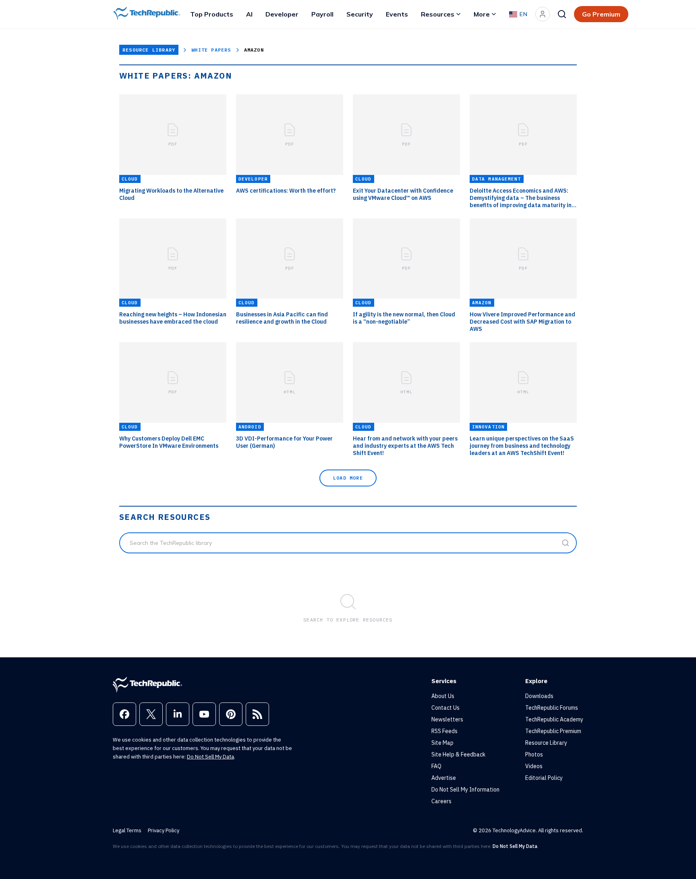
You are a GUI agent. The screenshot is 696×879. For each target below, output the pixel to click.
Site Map (442, 742)
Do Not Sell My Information (465, 789)
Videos (534, 766)
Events (397, 14)
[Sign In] (542, 14)
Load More (348, 478)
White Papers (211, 50)
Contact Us (445, 707)
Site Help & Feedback (458, 754)
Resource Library (148, 50)
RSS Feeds (444, 731)
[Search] (562, 14)
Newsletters (447, 719)
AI (249, 14)
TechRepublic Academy (554, 719)
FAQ (436, 766)
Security (359, 14)
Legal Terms (127, 830)
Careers (441, 801)
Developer (281, 14)
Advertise (443, 777)
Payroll (322, 14)
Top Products (211, 14)
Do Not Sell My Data (210, 756)
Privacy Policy (163, 830)
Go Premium (601, 14)
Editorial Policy (544, 777)
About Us (442, 696)
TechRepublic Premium (553, 731)
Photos (534, 754)
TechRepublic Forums (551, 707)
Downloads (539, 696)
